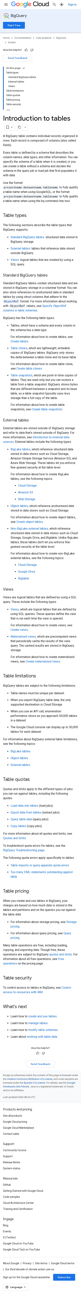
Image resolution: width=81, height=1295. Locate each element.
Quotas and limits (14, 838)
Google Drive (26, 571)
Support (8, 1156)
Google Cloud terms (62, 1263)
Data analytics (43, 37)
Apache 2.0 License (34, 1082)
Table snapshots (21, 375)
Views (15, 260)
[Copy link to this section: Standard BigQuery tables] (51, 275)
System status (11, 1168)
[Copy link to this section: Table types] (30, 215)
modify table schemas (43, 1030)
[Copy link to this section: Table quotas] (33, 779)
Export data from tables (26, 812)
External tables (20, 248)
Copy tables (18, 826)
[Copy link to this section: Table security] (35, 978)
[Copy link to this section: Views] (17, 589)
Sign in (72, 4)
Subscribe (64, 1277)
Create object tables (29, 522)
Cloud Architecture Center (18, 1202)
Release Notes (11, 1162)
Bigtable (23, 578)
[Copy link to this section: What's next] (30, 1007)
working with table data (42, 1036)
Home (6, 37)
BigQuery (19, 15)
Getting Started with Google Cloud (23, 1190)
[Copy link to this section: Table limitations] (40, 676)
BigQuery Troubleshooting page (23, 850)
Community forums (14, 1150)
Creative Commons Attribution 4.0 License (29, 1079)
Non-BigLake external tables (29, 528)
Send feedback (17, 58)
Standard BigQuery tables (27, 237)
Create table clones (29, 368)
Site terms (41, 1263)
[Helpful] (26, 50)
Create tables (19, 341)
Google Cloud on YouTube (18, 1243)
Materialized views (23, 636)
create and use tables (42, 1016)
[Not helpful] (32, 50)
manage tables (38, 1023)
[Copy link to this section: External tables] (32, 420)
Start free (14, 25)
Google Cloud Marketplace (18, 1127)
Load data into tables (24, 805)
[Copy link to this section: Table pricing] (32, 891)
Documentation (23, 37)
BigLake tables (20, 449)
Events (7, 1231)
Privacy (27, 1263)
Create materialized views (43, 661)
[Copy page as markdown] (19, 127)
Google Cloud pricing (15, 1121)
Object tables (19, 506)
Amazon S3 (25, 492)
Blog (5, 1225)
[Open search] (54, 4)
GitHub (7, 1184)
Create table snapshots (47, 409)
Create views (19, 630)
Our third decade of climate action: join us (29, 1269)
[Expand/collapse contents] (23, 68)
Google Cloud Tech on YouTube (21, 1249)
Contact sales (11, 1133)
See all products (12, 1115)
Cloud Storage (27, 485)
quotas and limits (60, 954)
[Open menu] (6, 4)
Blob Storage (26, 499)
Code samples (11, 1196)
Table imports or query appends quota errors (40, 865)
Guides (12, 42)
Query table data (21, 819)
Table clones (19, 348)
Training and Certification (18, 1208)
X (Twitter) (9, 1237)
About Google (11, 1263)
